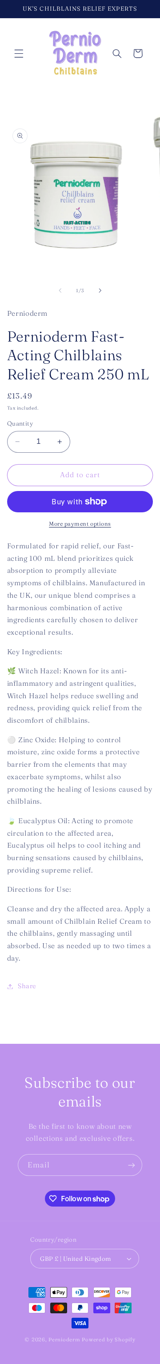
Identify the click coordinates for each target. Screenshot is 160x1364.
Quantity (20, 423)
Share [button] (27, 986)
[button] (18, 53)
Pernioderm (65, 1339)
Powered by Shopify (108, 1339)
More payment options (80, 523)
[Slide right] (100, 291)
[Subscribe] (131, 1165)
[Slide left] (60, 291)
